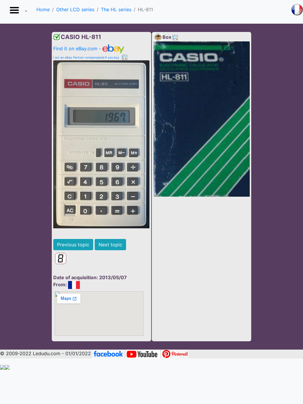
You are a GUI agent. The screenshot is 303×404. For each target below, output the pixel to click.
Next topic (110, 245)
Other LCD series (75, 9)
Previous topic (73, 245)
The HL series (116, 9)
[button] (17, 12)
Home (43, 9)
